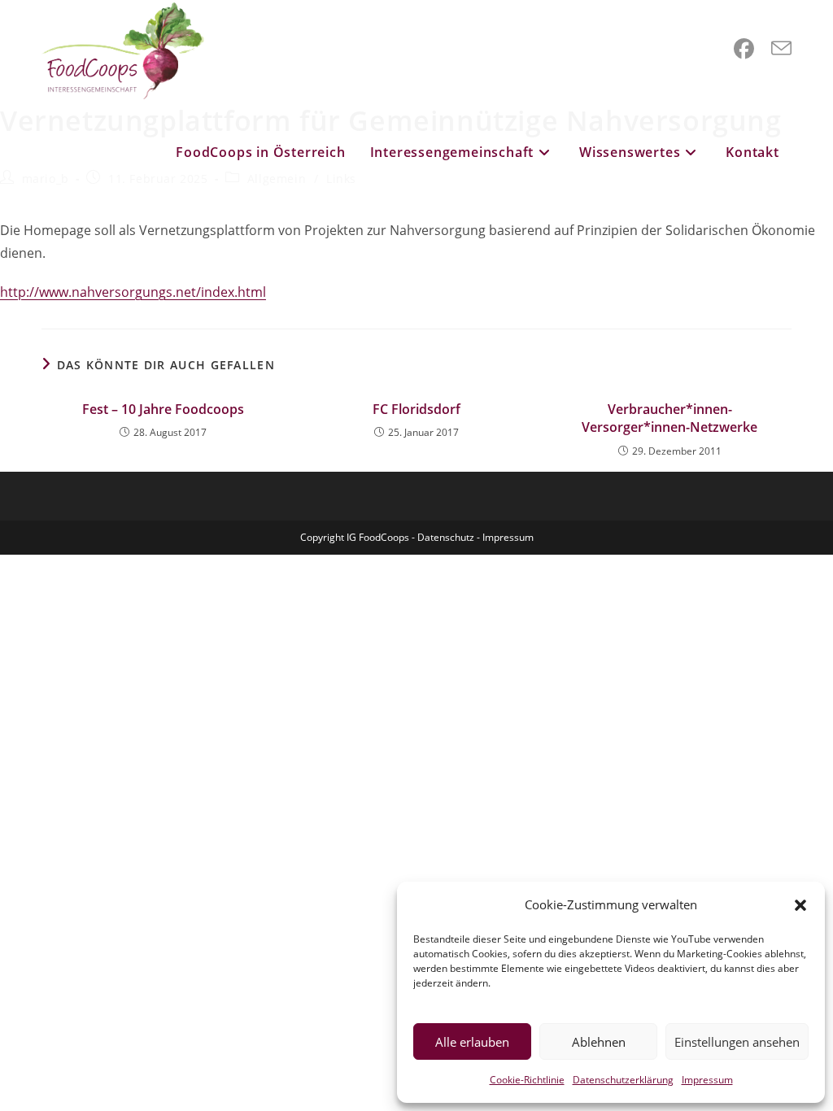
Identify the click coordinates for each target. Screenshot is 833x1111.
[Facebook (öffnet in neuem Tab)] (744, 48)
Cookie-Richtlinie (527, 1080)
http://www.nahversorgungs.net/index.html (133, 292)
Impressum (707, 1080)
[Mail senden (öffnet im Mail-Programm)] (781, 48)
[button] (800, 905)
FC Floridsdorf (416, 409)
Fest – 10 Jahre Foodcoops (163, 409)
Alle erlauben (472, 1042)
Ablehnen (599, 1042)
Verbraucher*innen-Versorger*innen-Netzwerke (669, 418)
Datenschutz (445, 537)
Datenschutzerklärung (623, 1080)
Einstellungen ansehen (737, 1042)
